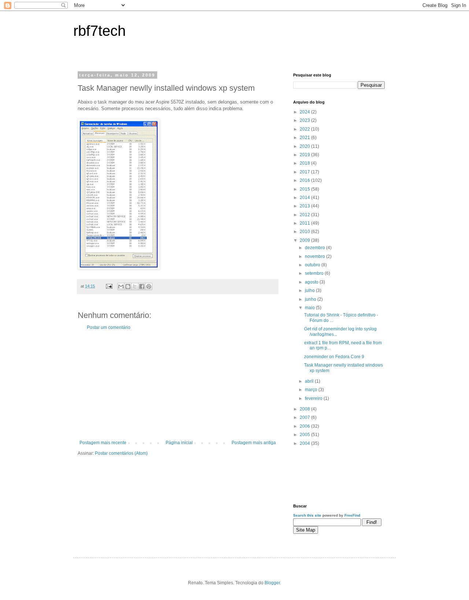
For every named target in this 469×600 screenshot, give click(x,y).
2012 (305, 214)
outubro (313, 264)
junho (311, 299)
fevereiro (314, 398)
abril (310, 381)
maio (310, 307)
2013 (305, 206)
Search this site (307, 515)
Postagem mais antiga (254, 442)
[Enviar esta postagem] (109, 286)
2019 (305, 154)
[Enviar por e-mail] (121, 286)
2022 (305, 129)
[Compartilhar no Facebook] (141, 286)
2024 (305, 112)
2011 (305, 223)
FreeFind (352, 515)
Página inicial (179, 442)
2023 (305, 120)
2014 (305, 197)
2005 (305, 434)
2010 (305, 231)
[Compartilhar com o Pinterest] (148, 286)
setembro (315, 273)
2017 (305, 172)
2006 (305, 426)
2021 (305, 137)
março (311, 389)
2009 (305, 240)
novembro (315, 256)
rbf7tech (99, 31)
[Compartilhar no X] (135, 286)
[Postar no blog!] (128, 286)
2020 (305, 146)
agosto (312, 282)
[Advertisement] (178, 385)
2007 (305, 417)
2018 (305, 163)
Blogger (272, 582)
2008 (305, 409)
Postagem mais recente (103, 442)
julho (310, 290)
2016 (305, 180)
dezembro (315, 247)
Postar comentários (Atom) (121, 453)
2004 (305, 443)
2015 (305, 189)
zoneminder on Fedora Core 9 (334, 356)
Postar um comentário (108, 327)
